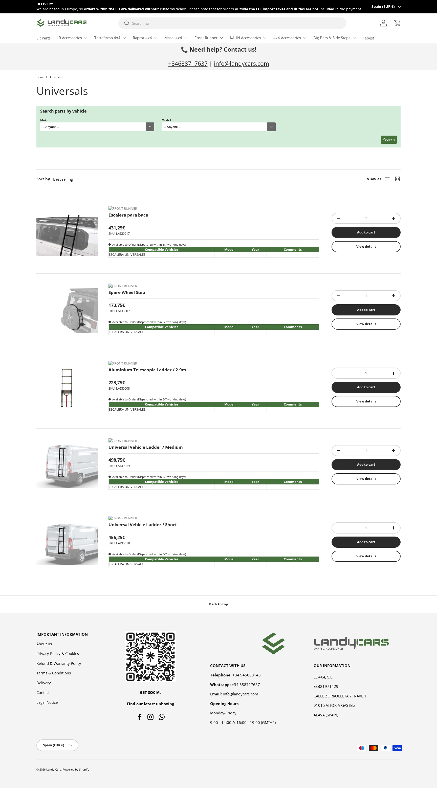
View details (366, 246)
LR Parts (43, 37)
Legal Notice (47, 702)
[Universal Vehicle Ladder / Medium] (67, 465)
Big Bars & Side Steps (331, 37)
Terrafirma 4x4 (107, 37)
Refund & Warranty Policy (58, 663)
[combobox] (232, 23)
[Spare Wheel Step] (67, 310)
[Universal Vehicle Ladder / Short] (67, 542)
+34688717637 (188, 64)
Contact (43, 692)
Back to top (218, 604)
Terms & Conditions (53, 672)
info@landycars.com (241, 64)
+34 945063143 (246, 674)
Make (44, 120)
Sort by (43, 178)
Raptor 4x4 (142, 37)
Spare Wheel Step (126, 292)
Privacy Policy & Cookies (57, 653)
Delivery (43, 682)
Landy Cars (53, 769)
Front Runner (205, 37)
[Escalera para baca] (67, 232)
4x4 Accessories (287, 37)
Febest (368, 37)
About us (44, 643)
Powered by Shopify (75, 769)
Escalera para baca (128, 215)
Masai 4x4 (173, 37)
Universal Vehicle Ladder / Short (142, 524)
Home (40, 77)
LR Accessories (69, 37)
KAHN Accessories (245, 37)
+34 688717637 (246, 684)
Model (166, 120)
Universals (55, 77)
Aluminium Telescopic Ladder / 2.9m (147, 370)
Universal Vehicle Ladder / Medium (145, 447)
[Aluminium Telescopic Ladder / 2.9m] (67, 387)
